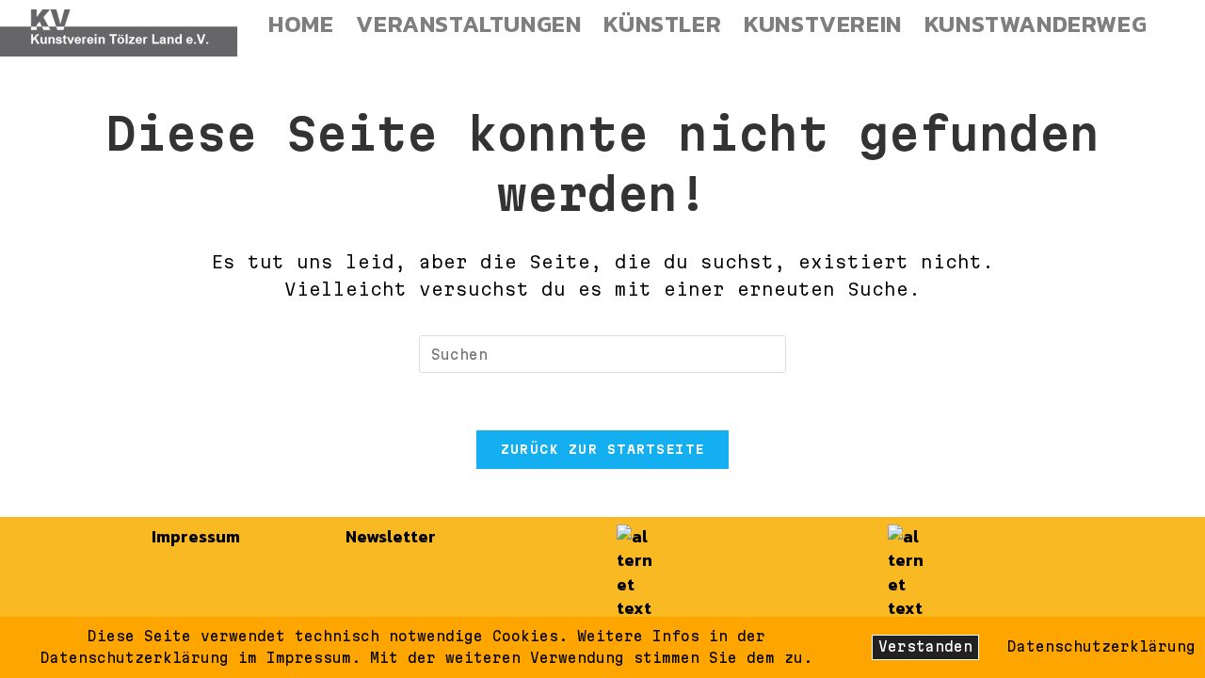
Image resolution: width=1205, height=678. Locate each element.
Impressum (196, 536)
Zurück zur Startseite (602, 449)
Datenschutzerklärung (1101, 646)
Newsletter (390, 536)
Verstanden (925, 646)
